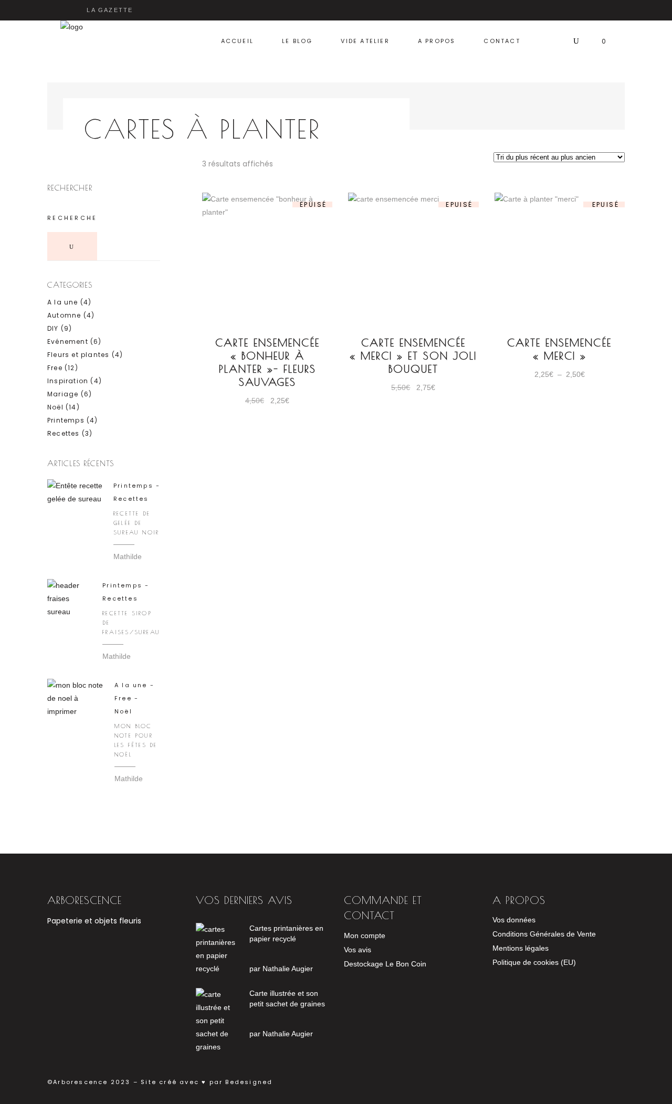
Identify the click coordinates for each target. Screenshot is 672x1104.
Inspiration (67, 380)
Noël (55, 407)
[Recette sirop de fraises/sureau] (69, 601)
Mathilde (127, 556)
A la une (62, 302)
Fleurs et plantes (78, 354)
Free (54, 367)
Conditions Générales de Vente (544, 934)
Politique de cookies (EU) (534, 962)
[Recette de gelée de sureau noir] (75, 507)
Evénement (67, 341)
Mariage (62, 394)
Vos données (514, 920)
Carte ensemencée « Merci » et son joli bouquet (413, 356)
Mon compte (364, 935)
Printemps (66, 420)
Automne (64, 315)
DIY (53, 328)
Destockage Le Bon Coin (385, 964)
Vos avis (357, 949)
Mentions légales (520, 948)
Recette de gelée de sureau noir (136, 522)
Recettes (63, 433)
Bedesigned (247, 1082)
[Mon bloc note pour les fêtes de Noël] (75, 707)
